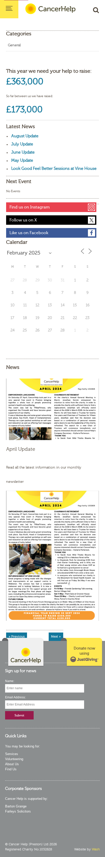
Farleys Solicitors (18, 811)
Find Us (11, 769)
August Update (24, 136)
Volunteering (14, 759)
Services (11, 754)
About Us (12, 764)
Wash (96, 849)
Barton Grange (16, 806)
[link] (82, 652)
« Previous (17, 636)
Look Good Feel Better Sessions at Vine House (54, 168)
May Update (22, 160)
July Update (22, 144)
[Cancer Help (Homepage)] (23, 652)
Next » (56, 636)
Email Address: (15, 697)
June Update (23, 152)
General (14, 45)
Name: (9, 681)
